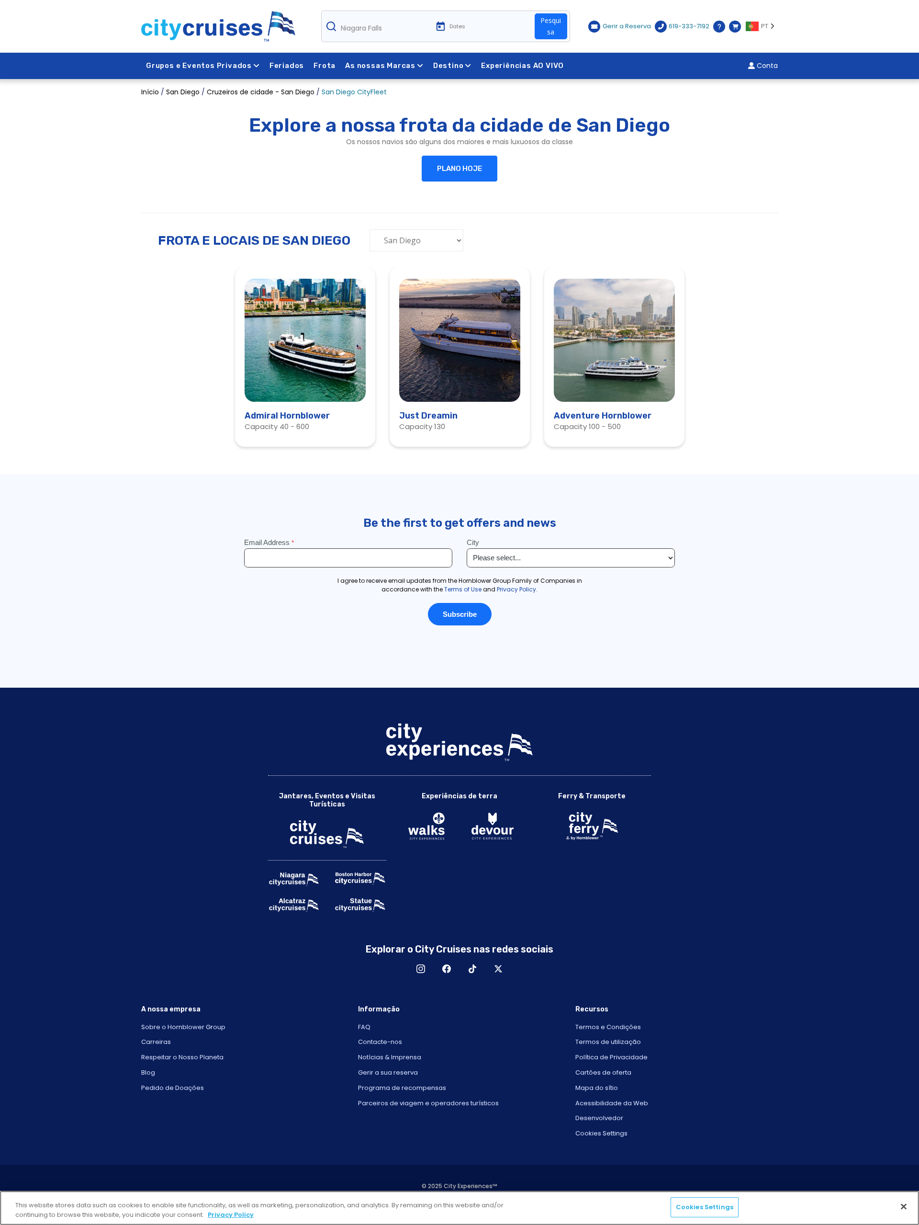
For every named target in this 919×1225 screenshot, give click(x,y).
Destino (448, 65)
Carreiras (156, 1041)
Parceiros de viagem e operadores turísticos (428, 1103)
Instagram (420, 968)
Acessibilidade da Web (611, 1103)
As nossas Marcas (380, 65)
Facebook (446, 968)
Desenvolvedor (599, 1118)
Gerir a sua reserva (388, 1072)
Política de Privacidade (611, 1057)
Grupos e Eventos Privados (199, 65)
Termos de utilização (608, 1041)
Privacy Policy (231, 1214)
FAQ (364, 1027)
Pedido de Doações (172, 1087)
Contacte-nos (380, 1041)
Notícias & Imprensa (389, 1057)
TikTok (472, 968)
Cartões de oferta (603, 1072)
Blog (148, 1072)
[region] (459, 1208)
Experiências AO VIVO (522, 65)
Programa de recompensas (402, 1087)
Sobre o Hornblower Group (183, 1027)
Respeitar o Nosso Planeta (182, 1057)
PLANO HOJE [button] (459, 168)
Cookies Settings (601, 1133)
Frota (325, 65)
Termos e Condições (608, 1027)
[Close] (903, 1206)
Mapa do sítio (596, 1087)
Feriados (286, 65)
